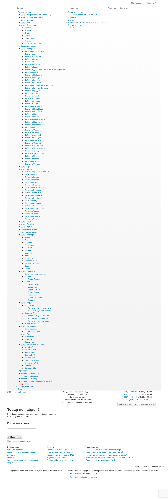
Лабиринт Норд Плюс (34, 108)
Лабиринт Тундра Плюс (35, 153)
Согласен (8, 485)
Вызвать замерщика (127, 404)
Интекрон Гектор (32, 177)
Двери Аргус (26, 226)
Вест (26, 239)
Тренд (27, 268)
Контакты (124, 8)
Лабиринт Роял (31, 127)
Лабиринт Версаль (33, 64)
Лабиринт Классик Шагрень (36, 88)
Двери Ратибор (27, 224)
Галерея (28, 242)
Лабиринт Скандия (33, 137)
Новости (71, 27)
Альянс (28, 237)
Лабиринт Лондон (32, 101)
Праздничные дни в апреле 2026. (61, 452)
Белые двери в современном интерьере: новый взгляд (109, 457)
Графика (28, 247)
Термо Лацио (30, 38)
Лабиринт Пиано (32, 116)
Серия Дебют (33, 284)
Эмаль (27, 281)
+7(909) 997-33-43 (129, 394)
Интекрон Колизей (32, 184)
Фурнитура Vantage (29, 378)
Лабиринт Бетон (31, 59)
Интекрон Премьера (33, 195)
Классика (28, 252)
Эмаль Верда (30, 323)
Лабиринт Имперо (32, 72)
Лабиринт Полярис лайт (35, 124)
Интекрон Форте (32, 218)
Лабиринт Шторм (32, 161)
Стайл (27, 33)
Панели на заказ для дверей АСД (100, 460)
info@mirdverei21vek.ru (135, 399)
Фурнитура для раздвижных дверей (36, 381)
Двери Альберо (27, 234)
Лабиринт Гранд (31, 67)
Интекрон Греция (32, 179)
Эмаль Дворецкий (32, 331)
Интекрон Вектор (32, 174)
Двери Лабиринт (28, 48)
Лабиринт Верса (32, 61)
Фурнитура (22, 370)
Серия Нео (32, 286)
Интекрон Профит (32, 197)
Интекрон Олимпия (33, 192)
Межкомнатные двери (27, 232)
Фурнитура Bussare (29, 376)
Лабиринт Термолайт (34, 145)
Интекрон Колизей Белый (35, 187)
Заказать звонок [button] (147, 404)
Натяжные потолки (26, 386)
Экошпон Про (30, 339)
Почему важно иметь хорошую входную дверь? (106, 454)
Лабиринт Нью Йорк (33, 111)
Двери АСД (26, 221)
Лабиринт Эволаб (32, 163)
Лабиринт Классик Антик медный (39, 85)
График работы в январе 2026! (60, 460)
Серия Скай (33, 294)
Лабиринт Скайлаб (33, 135)
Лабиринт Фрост (32, 158)
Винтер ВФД (30, 355)
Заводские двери (28, 46)
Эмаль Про (29, 341)
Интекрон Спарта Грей (34, 208)
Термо (27, 35)
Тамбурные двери (29, 229)
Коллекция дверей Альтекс (39, 307)
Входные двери (24, 12)
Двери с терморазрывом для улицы (36, 14)
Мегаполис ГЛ (31, 260)
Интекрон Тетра (31, 213)
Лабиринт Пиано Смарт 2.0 (36, 119)
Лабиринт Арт (30, 53)
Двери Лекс (26, 22)
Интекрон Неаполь (33, 190)
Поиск (18, 436)
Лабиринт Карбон (32, 80)
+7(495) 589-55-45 (129, 391)
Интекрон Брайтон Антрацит (37, 171)
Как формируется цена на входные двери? (104, 452)
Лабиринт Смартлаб (33, 140)
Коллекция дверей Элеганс (39, 310)
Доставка (72, 17)
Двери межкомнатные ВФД (32, 344)
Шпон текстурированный (35, 273)
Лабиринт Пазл (31, 114)
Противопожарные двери (32, 17)
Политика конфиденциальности (83, 477)
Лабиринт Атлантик (33, 56)
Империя (28, 250)
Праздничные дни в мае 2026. (60, 449)
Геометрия (29, 245)
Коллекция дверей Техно (38, 321)
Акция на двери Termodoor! (58, 457)
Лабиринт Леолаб (32, 98)
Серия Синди (33, 292)
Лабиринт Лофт (31, 103)
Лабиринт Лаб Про (33, 93)
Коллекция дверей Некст (38, 318)
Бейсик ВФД (30, 352)
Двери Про (25, 166)
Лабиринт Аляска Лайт (34, 51)
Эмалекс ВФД (30, 368)
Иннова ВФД (30, 357)
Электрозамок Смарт (34, 43)
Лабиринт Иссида (32, 77)
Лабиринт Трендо (32, 150)
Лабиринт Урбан (32, 156)
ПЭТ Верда (29, 305)
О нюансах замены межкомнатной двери (103, 449)
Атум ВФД (29, 347)
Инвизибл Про (31, 336)
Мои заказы (136, 2)
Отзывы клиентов (75, 25)
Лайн (27, 255)
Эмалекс (28, 276)
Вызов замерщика (75, 12)
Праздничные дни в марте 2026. (60, 454)
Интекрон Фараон (32, 216)
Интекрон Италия (32, 182)
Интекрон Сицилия (33, 203)
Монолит (28, 30)
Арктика (28, 27)
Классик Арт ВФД (32, 360)
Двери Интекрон (28, 169)
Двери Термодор (28, 25)
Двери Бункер (27, 19)
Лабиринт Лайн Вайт (33, 95)
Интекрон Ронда (31, 200)
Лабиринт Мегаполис (34, 106)
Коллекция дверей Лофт (38, 315)
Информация (73, 8)
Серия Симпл (34, 289)
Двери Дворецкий (28, 326)
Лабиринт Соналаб (33, 143)
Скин (27, 266)
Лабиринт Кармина (33, 82)
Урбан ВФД (29, 365)
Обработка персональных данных (82, 14)
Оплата (71, 19)
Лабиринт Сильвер (33, 129)
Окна (20, 389)
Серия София (34, 279)
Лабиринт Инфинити (33, 74)
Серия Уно (32, 300)
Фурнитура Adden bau (30, 373)
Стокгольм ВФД (31, 362)
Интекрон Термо (32, 211)
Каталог (20, 8)
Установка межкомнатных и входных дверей (87, 22)
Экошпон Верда (31, 313)
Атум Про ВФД (31, 349)
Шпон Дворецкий (32, 328)
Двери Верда (26, 302)
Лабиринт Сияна (32, 132)
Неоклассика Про (32, 263)
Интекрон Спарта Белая (35, 205)
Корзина (151, 2)
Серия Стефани (35, 297)
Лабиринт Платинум (33, 122)
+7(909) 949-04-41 (129, 397)
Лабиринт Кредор (32, 90)
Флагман (28, 40)
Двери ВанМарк (28, 271)
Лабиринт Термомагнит (35, 148)
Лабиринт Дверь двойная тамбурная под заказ (45, 69)
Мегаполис (29, 258)
